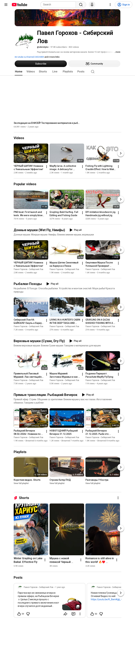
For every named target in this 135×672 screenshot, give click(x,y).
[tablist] (67, 72)
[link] (49, 601)
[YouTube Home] (19, 4)
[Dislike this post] (28, 614)
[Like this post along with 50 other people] (92, 614)
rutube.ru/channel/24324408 (30, 57)
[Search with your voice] (92, 4)
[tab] (19, 72)
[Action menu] (80, 614)
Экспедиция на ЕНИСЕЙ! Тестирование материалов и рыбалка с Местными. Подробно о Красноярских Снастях (47, 123)
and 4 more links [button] (52, 57)
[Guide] (6, 5)
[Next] (120, 153)
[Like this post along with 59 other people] (19, 614)
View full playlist (21, 483)
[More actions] (46, 166)
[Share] (65, 614)
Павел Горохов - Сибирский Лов (28, 269)
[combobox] (59, 5)
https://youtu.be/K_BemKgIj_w (107, 599)
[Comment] (73, 614)
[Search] (81, 4)
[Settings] (110, 5)
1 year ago (60, 587)
